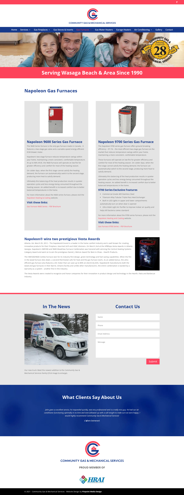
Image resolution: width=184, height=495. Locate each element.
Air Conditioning (142, 29)
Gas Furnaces (82, 29)
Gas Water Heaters (104, 29)
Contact (169, 29)
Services (24, 29)
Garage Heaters (123, 29)
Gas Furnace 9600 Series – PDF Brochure (44, 206)
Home (14, 29)
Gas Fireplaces (41, 29)
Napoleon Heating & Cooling (39, 198)
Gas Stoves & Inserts (63, 29)
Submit (153, 361)
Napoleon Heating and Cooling (111, 218)
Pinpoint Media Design (92, 491)
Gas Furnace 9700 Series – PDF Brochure (115, 226)
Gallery (158, 29)
